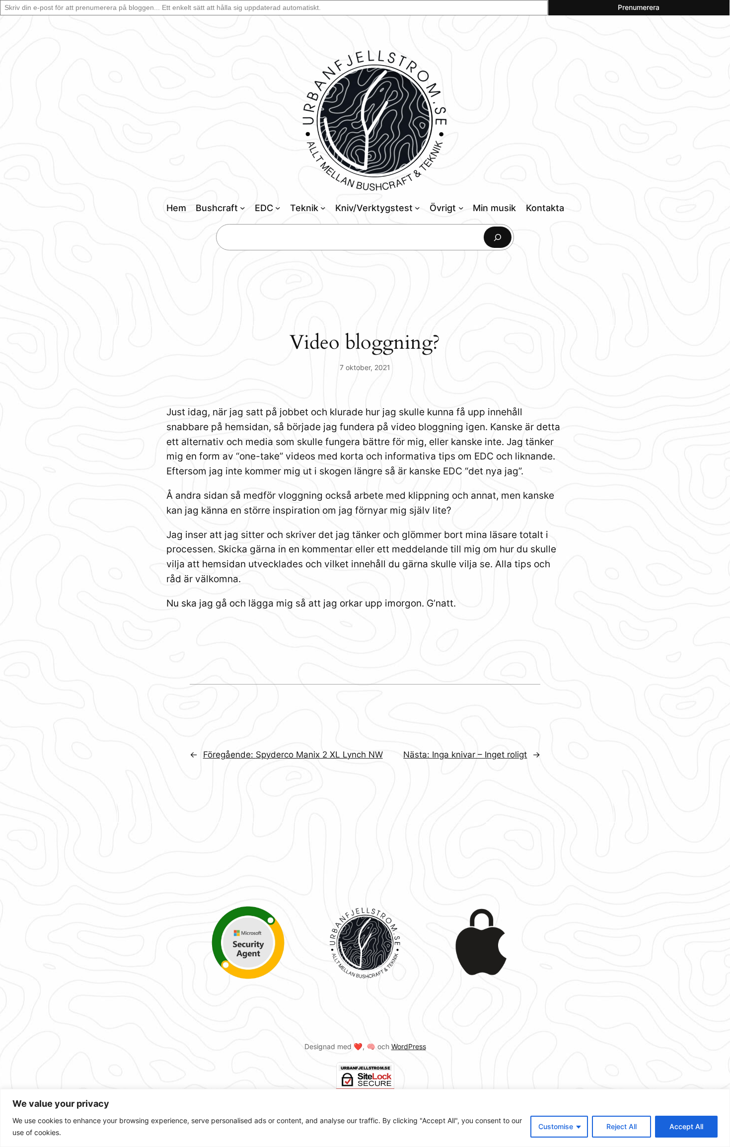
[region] (365, 1118)
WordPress (408, 1046)
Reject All (621, 1126)
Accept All (686, 1126)
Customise (555, 1126)
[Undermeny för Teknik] (323, 208)
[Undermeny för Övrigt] (461, 208)
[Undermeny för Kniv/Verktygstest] (417, 208)
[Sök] (497, 237)
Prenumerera (638, 7)
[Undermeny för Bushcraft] (242, 208)
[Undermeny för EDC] (278, 208)
